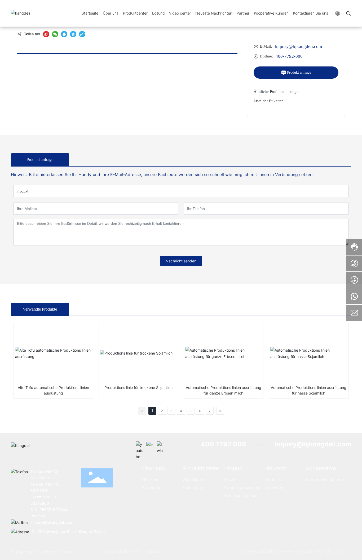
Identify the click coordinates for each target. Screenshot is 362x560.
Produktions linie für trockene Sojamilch (138, 387)
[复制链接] (82, 34)
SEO (343, 551)
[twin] (161, 445)
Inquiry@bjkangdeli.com (298, 46)
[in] (150, 445)
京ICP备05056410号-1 (121, 551)
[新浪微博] (46, 34)
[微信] (55, 34)
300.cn (330, 551)
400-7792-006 (289, 56)
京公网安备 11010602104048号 (267, 551)
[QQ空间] (73, 34)
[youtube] (140, 445)
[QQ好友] (64, 34)
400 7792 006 (223, 444)
